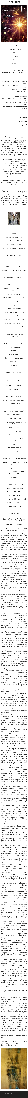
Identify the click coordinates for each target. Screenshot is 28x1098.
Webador (8, 1095)
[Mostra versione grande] (14, 23)
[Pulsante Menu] (26, 2)
